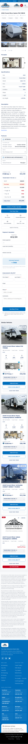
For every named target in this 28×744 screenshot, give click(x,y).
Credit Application (19, 681)
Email (4, 283)
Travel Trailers (18, 665)
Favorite (4, 18)
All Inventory (4, 665)
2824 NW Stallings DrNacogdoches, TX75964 (19, 699)
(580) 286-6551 (5, 703)
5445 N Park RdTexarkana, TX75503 (19, 692)
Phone (5, 289)
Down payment (6, 240)
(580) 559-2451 (5, 719)
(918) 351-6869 (18, 710)
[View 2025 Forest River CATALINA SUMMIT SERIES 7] (14, 473)
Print (22, 18)
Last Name (18, 277)
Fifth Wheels (18, 668)
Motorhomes (18, 673)
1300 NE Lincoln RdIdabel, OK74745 (5, 699)
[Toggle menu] (25, 5)
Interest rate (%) (7, 252)
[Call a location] (21, 5)
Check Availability (7, 223)
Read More (4, 130)
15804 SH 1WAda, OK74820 (5, 716)
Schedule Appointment (20, 217)
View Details (14, 383)
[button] (13, 62)
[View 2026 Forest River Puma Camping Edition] (14, 404)
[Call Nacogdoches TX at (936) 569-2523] (7, 1)
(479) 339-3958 (5, 694)
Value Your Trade (20, 223)
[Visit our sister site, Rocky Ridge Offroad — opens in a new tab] (17, 5)
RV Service (3, 675)
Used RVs (3, 670)
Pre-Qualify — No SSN (20, 678)
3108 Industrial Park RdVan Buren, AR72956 (6, 692)
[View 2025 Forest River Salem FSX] (14, 334)
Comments (5, 296)
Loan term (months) (8, 246)
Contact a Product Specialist (14, 207)
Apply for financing (14, 227)
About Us (3, 678)
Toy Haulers (18, 670)
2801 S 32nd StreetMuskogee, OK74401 (19, 708)
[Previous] (4, 32)
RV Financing (4, 673)
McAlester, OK (14, 1)
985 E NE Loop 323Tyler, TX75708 (18, 716)
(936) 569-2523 (18, 701)
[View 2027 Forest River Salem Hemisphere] (14, 525)
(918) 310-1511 (5, 710)
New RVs (3, 668)
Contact (3, 680)
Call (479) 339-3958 (14, 566)
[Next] (24, 32)
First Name (6, 277)
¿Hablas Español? (22, 1)
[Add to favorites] (18, 327)
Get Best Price (14, 309)
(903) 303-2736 (18, 694)
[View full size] (24, 24)
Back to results (5, 9)
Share (16, 18)
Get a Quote (7, 217)
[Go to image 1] (5, 44)
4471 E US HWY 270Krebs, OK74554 (5, 708)
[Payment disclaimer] (10, 174)
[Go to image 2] (13, 44)
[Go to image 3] (21, 44)
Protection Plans (19, 683)
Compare (10, 18)
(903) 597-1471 (18, 717)
